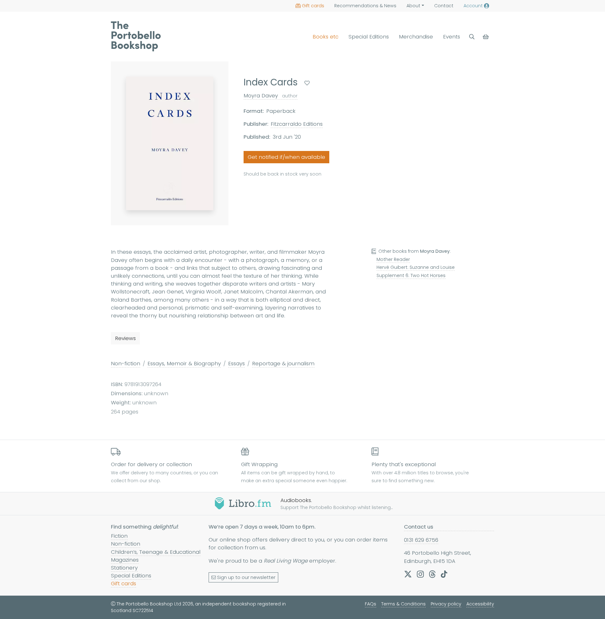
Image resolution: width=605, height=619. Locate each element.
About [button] (413, 6)
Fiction (119, 536)
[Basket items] (486, 37)
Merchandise (416, 36)
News (365, 6)
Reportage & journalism (283, 363)
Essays (236, 363)
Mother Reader (393, 259)
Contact (443, 6)
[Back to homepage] (136, 36)
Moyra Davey (270, 95)
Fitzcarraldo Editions (297, 124)
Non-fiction (125, 363)
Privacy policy (446, 604)
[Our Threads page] (432, 574)
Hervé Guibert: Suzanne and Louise (416, 267)
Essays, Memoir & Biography (184, 363)
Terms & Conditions (403, 604)
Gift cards (313, 6)
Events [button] (451, 36)
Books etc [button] (325, 36)
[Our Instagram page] (420, 574)
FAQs (370, 604)
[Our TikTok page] (444, 574)
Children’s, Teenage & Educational (155, 552)
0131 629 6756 (421, 540)
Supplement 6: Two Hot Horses (411, 275)
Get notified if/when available (286, 157)
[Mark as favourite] (307, 83)
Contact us (418, 526)
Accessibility (480, 604)
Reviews (125, 338)
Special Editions (369, 36)
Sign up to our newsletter (246, 577)
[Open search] (472, 37)
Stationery (124, 567)
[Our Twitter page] (408, 574)
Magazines (125, 560)
